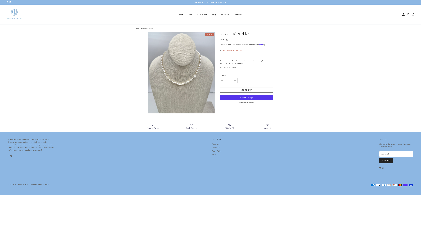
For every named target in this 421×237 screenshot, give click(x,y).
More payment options (246, 102)
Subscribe (386, 161)
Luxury (213, 14)
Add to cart (246, 90)
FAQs (214, 154)
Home (137, 29)
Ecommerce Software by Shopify (39, 185)
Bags (190, 14)
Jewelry (181, 14)
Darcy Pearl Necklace (147, 29)
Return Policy (216, 151)
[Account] (403, 14)
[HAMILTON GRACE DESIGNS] (14, 14)
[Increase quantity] (235, 80)
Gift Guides (225, 14)
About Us (215, 144)
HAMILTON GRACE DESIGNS (232, 50)
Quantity (223, 76)
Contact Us (215, 147)
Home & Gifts (202, 14)
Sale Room (238, 14)
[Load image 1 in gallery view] (181, 72)
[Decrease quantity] (222, 80)
